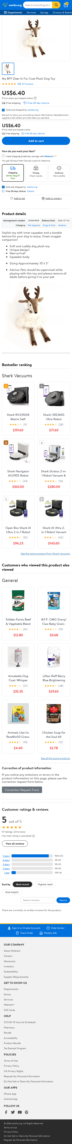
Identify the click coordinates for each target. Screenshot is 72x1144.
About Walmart (12, 950)
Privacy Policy (11, 1065)
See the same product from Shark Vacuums (45, 553)
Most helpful (12, 892)
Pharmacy (9, 1027)
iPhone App (10, 1093)
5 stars (6, 856)
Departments (15, 12)
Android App (10, 1099)
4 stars (6, 860)
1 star (7, 872)
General (62, 225)
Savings (44, 12)
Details (30, 191)
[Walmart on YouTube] (20, 1112)
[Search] (56, 5)
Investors (9, 966)
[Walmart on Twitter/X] (13, 1112)
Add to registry (54, 198)
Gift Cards (9, 1010)
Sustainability (11, 971)
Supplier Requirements (16, 977)
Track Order (26, 933)
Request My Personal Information (22, 1076)
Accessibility (10, 1038)
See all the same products (55, 758)
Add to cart (36, 141)
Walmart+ (9, 1004)
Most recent (22, 884)
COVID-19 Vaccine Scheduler (20, 1022)
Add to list (19, 198)
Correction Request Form (22, 790)
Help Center (58, 928)
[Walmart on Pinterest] (27, 1112)
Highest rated (45, 884)
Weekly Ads (50, 933)
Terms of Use (11, 1060)
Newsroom (10, 961)
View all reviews (15, 843)
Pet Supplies (34, 225)
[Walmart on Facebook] (6, 1112)
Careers (8, 956)
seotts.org (33, 109)
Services (31, 12)
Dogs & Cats (49, 225)
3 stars (6, 864)
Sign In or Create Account (26, 928)
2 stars (6, 868)
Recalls (7, 1032)
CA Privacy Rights (13, 1071)
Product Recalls (12, 1043)
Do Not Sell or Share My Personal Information (28, 1081)
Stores (7, 994)
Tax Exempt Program (15, 1048)
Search (63, 900)
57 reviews (27, 83)
